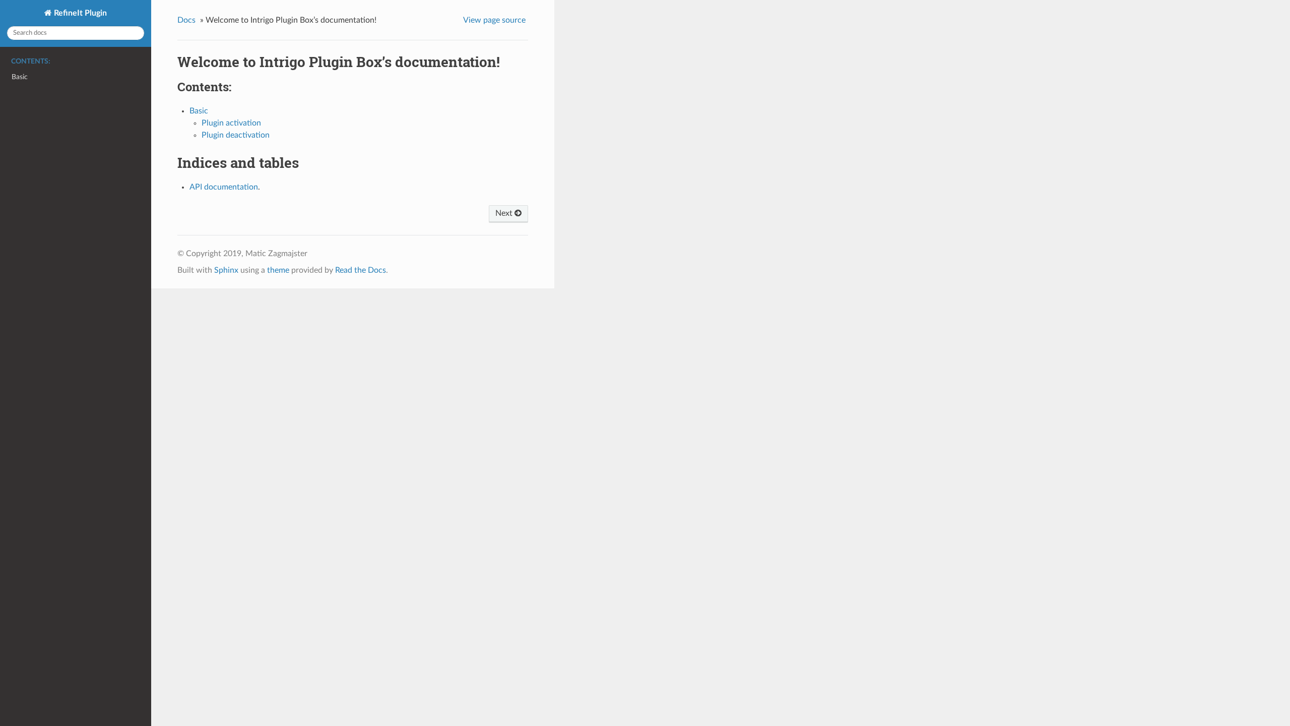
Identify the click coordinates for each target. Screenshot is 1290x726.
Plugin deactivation (236, 135)
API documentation (223, 187)
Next (504, 213)
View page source (494, 20)
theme (278, 270)
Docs (186, 20)
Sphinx (226, 270)
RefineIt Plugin (79, 13)
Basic (20, 77)
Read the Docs (360, 270)
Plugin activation (231, 123)
